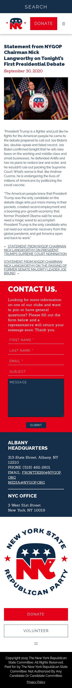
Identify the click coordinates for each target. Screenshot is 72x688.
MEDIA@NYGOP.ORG (26, 482)
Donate (43, 23)
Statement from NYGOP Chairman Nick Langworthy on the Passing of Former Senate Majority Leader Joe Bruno (35, 267)
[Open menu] (63, 23)
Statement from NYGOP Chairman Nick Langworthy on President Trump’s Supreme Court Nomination (35, 250)
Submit (36, 425)
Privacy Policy (36, 682)
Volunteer (36, 631)
